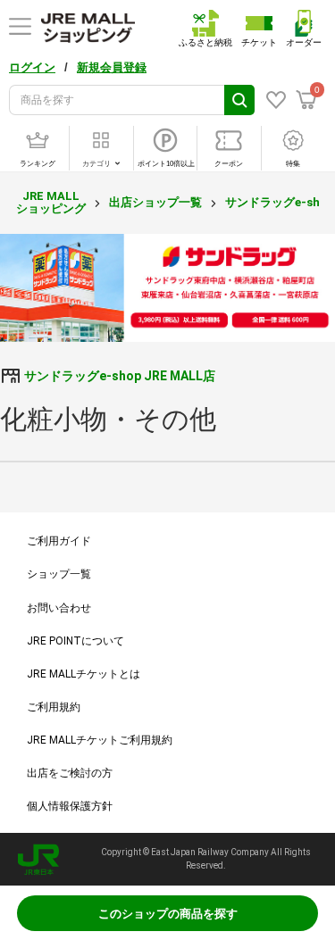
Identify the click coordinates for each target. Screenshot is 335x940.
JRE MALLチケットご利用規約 (99, 740)
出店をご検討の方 (70, 773)
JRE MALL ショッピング (51, 202)
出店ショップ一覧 (155, 202)
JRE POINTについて (75, 641)
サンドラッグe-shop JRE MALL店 (119, 376)
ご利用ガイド (59, 541)
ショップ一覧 (59, 574)
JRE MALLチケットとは (83, 674)
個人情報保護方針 (70, 806)
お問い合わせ (59, 608)
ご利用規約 (53, 707)
